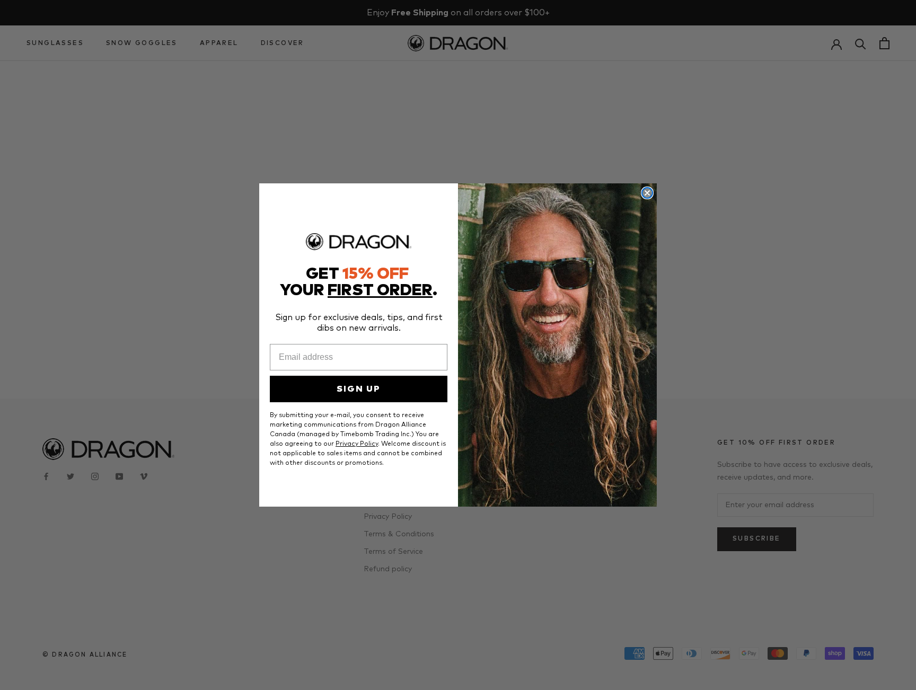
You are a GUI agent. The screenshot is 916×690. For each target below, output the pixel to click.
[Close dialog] (647, 193)
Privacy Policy (357, 444)
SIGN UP (359, 389)
